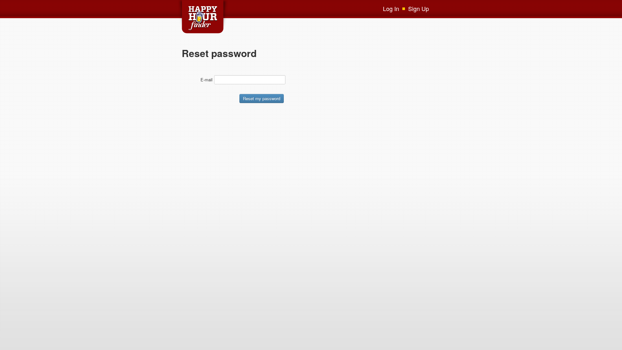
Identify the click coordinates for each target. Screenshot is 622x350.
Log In (391, 8)
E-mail (207, 79)
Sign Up (418, 8)
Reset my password (261, 98)
